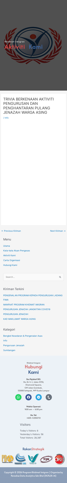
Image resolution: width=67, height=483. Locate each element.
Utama (6, 246)
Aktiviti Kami (9, 255)
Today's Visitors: (28, 430)
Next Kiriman (58, 231)
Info (7, 118)
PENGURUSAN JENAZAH (15, 314)
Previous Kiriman (11, 231)
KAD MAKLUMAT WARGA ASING (19, 319)
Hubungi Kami (10, 265)
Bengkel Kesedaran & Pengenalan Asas (22, 336)
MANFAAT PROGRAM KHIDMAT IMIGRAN (23, 304)
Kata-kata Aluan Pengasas (16, 250)
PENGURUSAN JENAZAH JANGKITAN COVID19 (26, 309)
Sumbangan (9, 350)
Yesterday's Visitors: (30, 434)
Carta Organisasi (11, 260)
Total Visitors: (27, 437)
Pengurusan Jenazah (13, 345)
